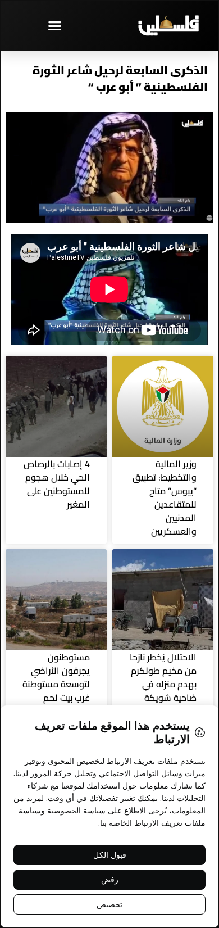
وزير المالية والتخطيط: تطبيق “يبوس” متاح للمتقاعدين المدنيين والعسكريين (165, 497)
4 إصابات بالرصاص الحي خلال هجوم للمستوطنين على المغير (57, 484)
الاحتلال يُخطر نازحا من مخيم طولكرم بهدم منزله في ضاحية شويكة (163, 677)
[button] (55, 25)
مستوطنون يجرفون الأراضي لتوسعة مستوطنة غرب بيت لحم (56, 677)
